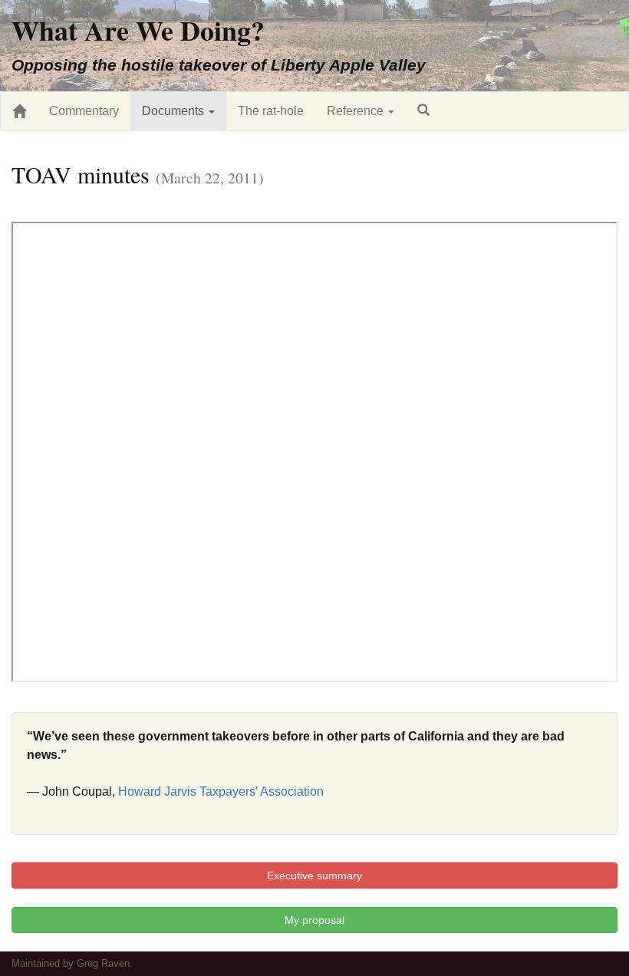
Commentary (84, 110)
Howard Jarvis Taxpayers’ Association (221, 791)
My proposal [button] (314, 920)
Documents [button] (174, 110)
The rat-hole (271, 110)
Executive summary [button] (314, 875)
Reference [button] (357, 110)
